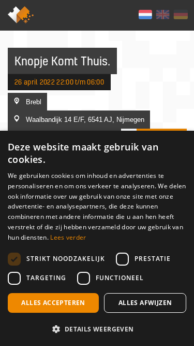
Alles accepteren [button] (53, 302)
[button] (97, 329)
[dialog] (97, 238)
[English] (163, 14)
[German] (180, 14)
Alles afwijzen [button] (145, 302)
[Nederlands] (145, 14)
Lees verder (68, 237)
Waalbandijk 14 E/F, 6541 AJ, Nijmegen (85, 119)
